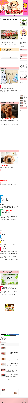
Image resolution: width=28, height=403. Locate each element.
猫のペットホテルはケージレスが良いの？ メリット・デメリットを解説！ (23, 93)
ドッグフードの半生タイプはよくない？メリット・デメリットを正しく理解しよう (23, 82)
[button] (13, 335)
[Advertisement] (9, 26)
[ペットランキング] (22, 112)
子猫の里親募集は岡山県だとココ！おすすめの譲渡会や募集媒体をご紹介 (23, 87)
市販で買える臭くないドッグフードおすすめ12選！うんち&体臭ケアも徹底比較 (23, 90)
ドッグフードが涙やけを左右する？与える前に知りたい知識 (23, 84)
